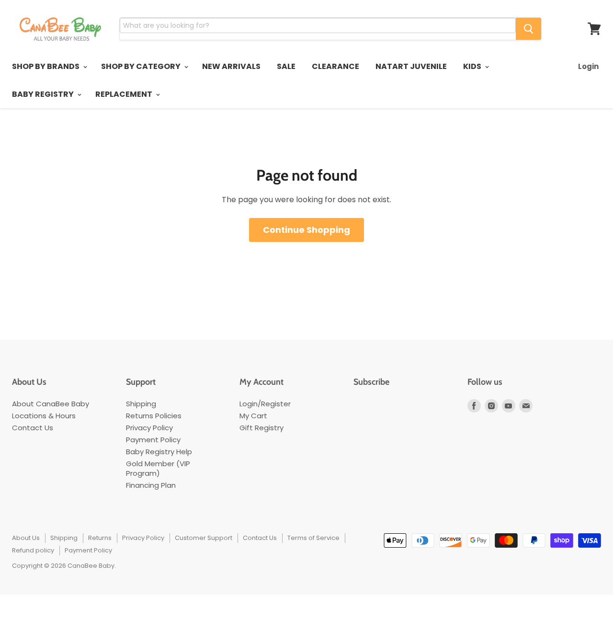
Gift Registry (261, 428)
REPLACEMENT (124, 94)
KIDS (473, 66)
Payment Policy (153, 440)
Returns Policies (154, 416)
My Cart (253, 416)
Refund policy (33, 550)
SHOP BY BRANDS (46, 66)
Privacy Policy (149, 428)
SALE (286, 66)
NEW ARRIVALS (231, 66)
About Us (26, 537)
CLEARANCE (335, 66)
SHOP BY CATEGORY (141, 66)
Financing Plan (151, 485)
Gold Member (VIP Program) (158, 468)
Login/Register (265, 404)
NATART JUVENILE (411, 66)
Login (588, 66)
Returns (100, 537)
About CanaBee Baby (50, 404)
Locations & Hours (44, 416)
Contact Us (32, 428)
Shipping (141, 404)
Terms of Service (313, 537)
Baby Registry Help (159, 452)
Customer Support (203, 537)
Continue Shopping (306, 230)
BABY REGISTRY (43, 94)
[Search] (528, 29)
